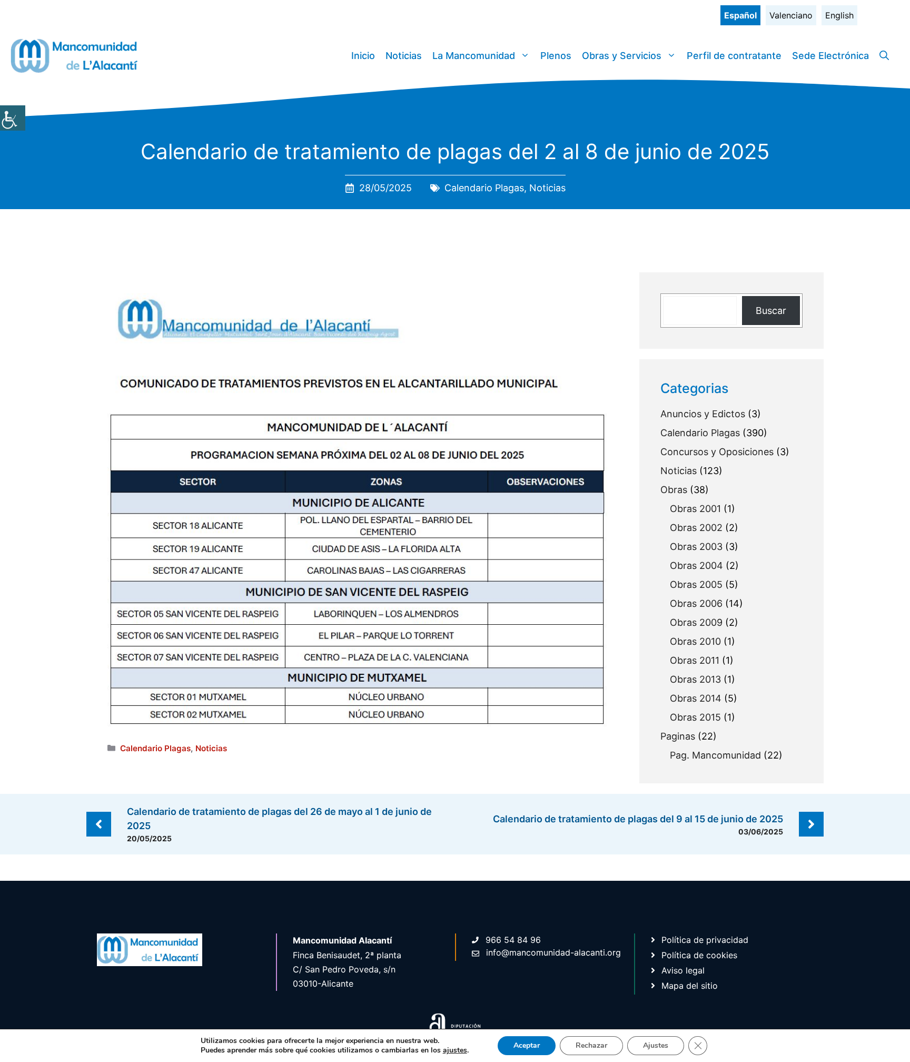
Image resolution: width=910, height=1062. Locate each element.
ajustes (455, 1050)
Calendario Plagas (484, 187)
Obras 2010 (695, 641)
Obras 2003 (696, 546)
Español (740, 15)
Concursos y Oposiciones (717, 451)
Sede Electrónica (830, 55)
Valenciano (791, 15)
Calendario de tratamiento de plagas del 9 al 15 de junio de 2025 (638, 818)
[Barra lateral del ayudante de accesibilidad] (12, 118)
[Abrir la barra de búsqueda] (884, 56)
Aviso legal (683, 970)
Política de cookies (699, 955)
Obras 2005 (696, 584)
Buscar (771, 310)
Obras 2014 (695, 698)
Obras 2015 (695, 717)
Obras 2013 (695, 679)
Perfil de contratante (734, 55)
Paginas (677, 736)
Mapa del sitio (689, 985)
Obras (673, 489)
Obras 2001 (695, 508)
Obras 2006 (696, 603)
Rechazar (591, 1045)
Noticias (403, 55)
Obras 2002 (696, 527)
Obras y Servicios (621, 55)
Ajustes (655, 1045)
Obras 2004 (696, 565)
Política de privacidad (704, 940)
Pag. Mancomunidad (715, 755)
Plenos (555, 55)
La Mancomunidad (473, 55)
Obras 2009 (696, 622)
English (839, 15)
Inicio (363, 55)
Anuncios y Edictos (702, 413)
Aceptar (526, 1045)
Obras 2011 (694, 660)
